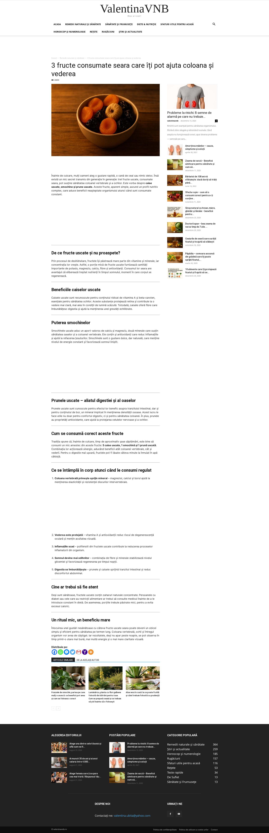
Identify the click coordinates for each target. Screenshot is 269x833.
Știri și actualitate (130, 31)
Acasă (54, 58)
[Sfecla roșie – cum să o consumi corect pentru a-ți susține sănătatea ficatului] (175, 196)
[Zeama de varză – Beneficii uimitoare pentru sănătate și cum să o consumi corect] (175, 164)
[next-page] (58, 708)
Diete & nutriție (146, 24)
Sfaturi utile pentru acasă (177, 24)
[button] (214, 24)
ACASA (57, 24)
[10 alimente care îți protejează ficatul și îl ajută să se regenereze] (175, 273)
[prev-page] (53, 708)
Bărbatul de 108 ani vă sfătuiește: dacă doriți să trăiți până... (201, 179)
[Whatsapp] (60, 652)
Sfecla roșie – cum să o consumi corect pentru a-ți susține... (199, 195)
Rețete (93, 31)
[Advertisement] (105, 222)
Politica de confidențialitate (165, 829)
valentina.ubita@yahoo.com (132, 815)
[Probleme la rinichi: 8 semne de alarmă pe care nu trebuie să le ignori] (192, 96)
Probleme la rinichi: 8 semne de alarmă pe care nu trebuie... (189, 114)
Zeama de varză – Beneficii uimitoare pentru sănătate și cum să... (199, 164)
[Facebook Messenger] (66, 652)
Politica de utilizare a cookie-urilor (193, 829)
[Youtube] (179, 814)
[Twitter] (72, 652)
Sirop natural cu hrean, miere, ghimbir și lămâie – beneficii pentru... (200, 211)
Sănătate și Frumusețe (119, 24)
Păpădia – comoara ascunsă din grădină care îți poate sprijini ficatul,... (199, 256)
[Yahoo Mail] (84, 652)
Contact (214, 829)
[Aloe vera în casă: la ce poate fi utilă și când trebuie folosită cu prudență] (143, 678)
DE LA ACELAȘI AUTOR (88, 660)
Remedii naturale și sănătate (83, 24)
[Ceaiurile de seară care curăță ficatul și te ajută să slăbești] (175, 242)
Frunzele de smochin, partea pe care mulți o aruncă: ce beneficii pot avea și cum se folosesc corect (68, 695)
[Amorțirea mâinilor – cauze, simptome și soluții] (175, 149)
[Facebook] (54, 652)
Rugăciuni (108, 31)
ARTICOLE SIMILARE (63, 660)
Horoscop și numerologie (69, 31)
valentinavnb (172, 121)
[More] (91, 652)
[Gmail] (78, 652)
